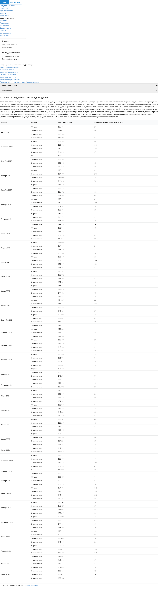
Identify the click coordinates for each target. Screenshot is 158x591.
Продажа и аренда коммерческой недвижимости (19, 82)
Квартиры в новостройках (10, 67)
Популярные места (7, 6)
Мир (4, 2)
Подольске (4, 23)
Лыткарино (4, 25)
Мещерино (4, 35)
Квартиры (4, 8)
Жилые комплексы (7, 70)
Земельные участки (8, 75)
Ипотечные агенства (8, 77)
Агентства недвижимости (10, 80)
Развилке (3, 20)
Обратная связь (32, 585)
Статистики (15, 2)
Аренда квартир (6, 11)
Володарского (5, 33)
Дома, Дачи (4, 15)
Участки (3, 13)
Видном (3, 30)
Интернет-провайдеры (9, 72)
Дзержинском (5, 28)
